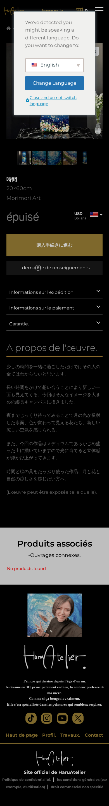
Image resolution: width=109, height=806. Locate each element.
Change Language (54, 83)
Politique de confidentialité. (26, 779)
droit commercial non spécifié (77, 787)
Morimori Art (23, 198)
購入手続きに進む (54, 245)
